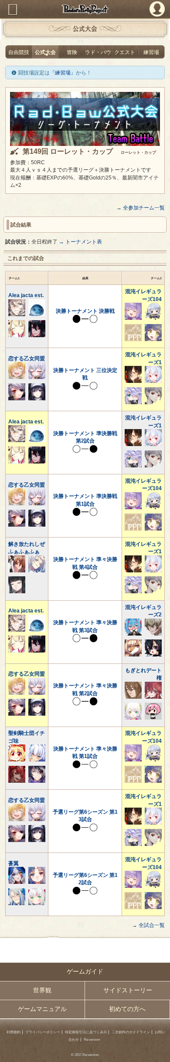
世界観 (42, 990)
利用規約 (13, 1032)
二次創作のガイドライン (131, 1032)
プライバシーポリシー (42, 1032)
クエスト (124, 52)
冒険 (72, 52)
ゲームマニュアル (42, 1009)
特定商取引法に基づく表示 (86, 1032)
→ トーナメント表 (80, 241)
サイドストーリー (127, 990)
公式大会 (45, 52)
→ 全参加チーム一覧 (140, 207)
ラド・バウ (98, 52)
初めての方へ (127, 1009)
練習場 (151, 52)
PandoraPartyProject (85, 9)
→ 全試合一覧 (148, 925)
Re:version (92, 1040)
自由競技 (18, 52)
